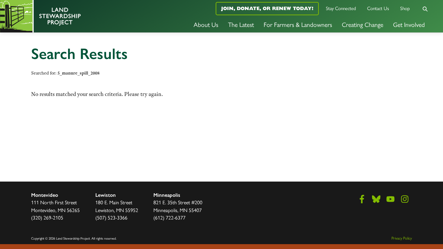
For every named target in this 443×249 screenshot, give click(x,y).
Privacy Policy (401, 238)
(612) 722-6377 (169, 217)
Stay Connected (341, 8)
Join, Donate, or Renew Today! (267, 8)
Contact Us (378, 8)
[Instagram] (405, 199)
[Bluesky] (376, 199)
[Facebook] (362, 199)
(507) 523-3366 (111, 217)
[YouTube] (390, 199)
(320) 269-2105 (47, 217)
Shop (405, 8)
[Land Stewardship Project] (74, 16)
